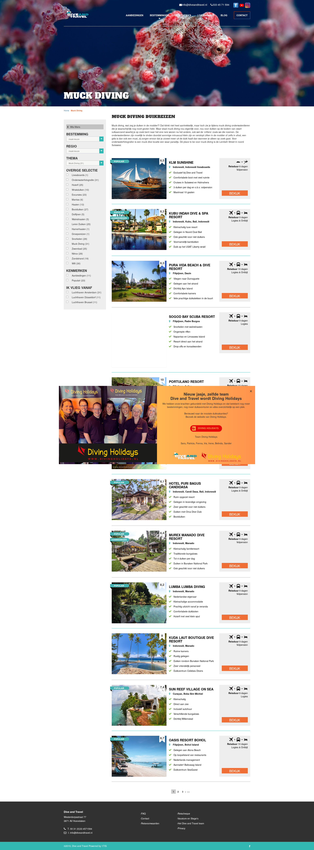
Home (66, 110)
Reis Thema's (183, 15)
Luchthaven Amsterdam (86, 292)
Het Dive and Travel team (191, 823)
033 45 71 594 (221, 4)
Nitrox (77, 253)
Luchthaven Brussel (84, 302)
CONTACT (242, 15)
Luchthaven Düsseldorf (86, 297)
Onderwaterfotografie (85, 180)
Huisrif (77, 184)
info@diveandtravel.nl (194, 4)
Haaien (78, 204)
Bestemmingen (159, 15)
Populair (78, 280)
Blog (224, 15)
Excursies (79, 194)
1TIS (104, 846)
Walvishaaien (80, 219)
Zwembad (79, 248)
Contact (145, 818)
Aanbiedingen (134, 15)
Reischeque (184, 813)
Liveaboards (206, 15)
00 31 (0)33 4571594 (81, 828)
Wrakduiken (80, 189)
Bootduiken (80, 209)
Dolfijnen (78, 214)
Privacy (181, 828)
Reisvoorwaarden (150, 823)
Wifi (76, 263)
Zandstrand (80, 258)
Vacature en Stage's (188, 818)
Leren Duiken (81, 224)
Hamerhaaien (80, 229)
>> (188, 791)
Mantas (77, 199)
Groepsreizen (80, 234)
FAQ (143, 813)
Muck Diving (76, 110)
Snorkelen (79, 238)
